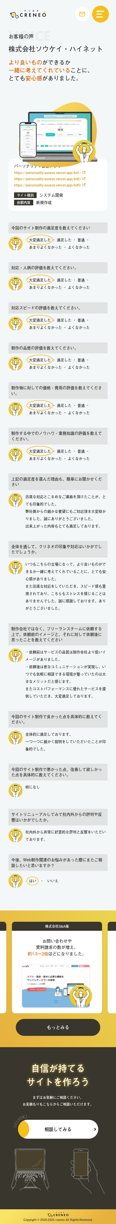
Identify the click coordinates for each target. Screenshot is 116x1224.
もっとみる (58, 1027)
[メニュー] (100, 14)
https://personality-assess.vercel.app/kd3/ (47, 185)
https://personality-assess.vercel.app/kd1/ (47, 172)
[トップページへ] (28, 14)
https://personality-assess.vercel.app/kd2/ (47, 179)
